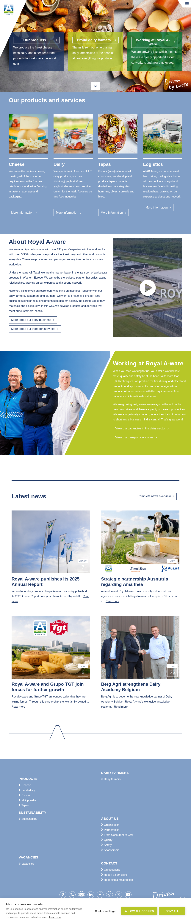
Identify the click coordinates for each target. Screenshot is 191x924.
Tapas (25, 805)
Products (28, 779)
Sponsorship (111, 850)
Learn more (55, 917)
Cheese (26, 785)
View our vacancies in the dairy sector (140, 428)
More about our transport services (33, 328)
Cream (25, 795)
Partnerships (111, 829)
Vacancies (28, 857)
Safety (107, 845)
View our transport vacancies (134, 437)
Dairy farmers (115, 773)
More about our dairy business (31, 319)
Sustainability (32, 812)
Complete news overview (154, 496)
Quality (107, 839)
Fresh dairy (28, 790)
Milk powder (28, 800)
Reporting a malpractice (118, 879)
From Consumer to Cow (118, 834)
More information (22, 212)
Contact (109, 863)
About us (110, 818)
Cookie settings (105, 911)
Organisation (111, 824)
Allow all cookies (139, 911)
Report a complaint (115, 874)
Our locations (111, 869)
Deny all (172, 911)
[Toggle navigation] (187, 3)
